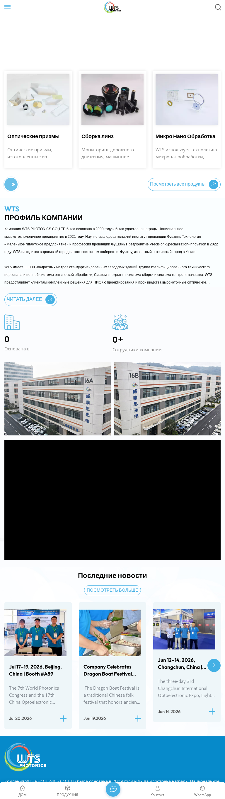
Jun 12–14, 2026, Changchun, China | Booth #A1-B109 (180, 664)
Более (15, 84)
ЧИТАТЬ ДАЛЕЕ (25, 299)
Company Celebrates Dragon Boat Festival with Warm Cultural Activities (107, 670)
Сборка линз (23, 136)
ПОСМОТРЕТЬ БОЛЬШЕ (112, 590)
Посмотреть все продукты (178, 183)
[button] (8, 184)
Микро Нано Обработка (111, 136)
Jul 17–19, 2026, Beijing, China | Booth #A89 (35, 670)
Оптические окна (177, 136)
